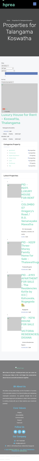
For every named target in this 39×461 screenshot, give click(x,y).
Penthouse (12, 163)
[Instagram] (19, 432)
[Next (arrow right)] (7, 459)
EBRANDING (23, 451)
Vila (6, 109)
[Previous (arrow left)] (2, 459)
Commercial (12, 153)
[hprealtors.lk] (9, 4)
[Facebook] (15, 432)
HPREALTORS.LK (14, 449)
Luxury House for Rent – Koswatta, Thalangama (19, 119)
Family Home (12, 158)
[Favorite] (1, 111)
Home (8, 20)
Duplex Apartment (14, 155)
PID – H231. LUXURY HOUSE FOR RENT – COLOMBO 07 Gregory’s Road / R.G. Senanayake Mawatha (29, 204)
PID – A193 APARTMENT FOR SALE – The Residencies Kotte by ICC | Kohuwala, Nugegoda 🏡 (29, 290)
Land (10, 160)
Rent (4, 109)
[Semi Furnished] (1, 109)
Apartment (12, 150)
